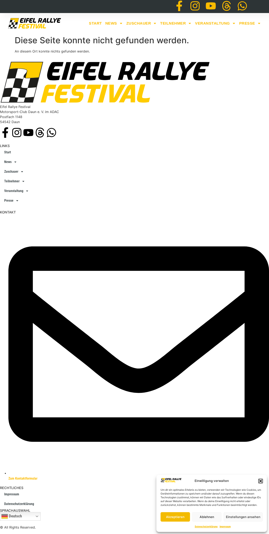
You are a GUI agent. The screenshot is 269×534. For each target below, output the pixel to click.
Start (95, 23)
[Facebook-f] (179, 6)
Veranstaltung (212, 23)
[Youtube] (211, 6)
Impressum (225, 526)
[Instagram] (195, 6)
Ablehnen (207, 517)
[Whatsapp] (242, 6)
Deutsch (15, 516)
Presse (247, 23)
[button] (260, 481)
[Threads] (226, 6)
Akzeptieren (175, 517)
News (111, 23)
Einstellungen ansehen (243, 517)
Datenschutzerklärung (206, 526)
